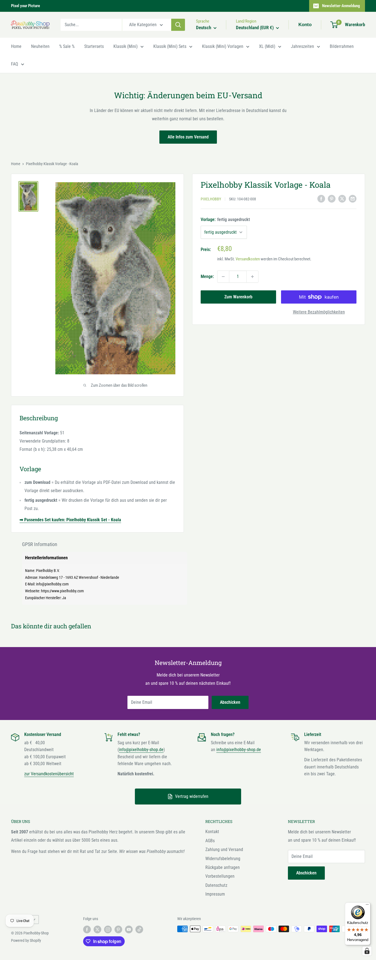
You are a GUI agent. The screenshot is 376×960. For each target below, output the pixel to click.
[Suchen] (178, 25)
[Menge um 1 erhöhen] (252, 276)
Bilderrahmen (342, 46)
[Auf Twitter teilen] (342, 198)
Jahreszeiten (302, 46)
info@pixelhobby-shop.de (141, 749)
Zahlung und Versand (224, 849)
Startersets (94, 46)
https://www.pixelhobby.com (62, 591)
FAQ (14, 64)
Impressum (215, 894)
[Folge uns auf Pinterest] (118, 929)
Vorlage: (225, 219)
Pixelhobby (211, 199)
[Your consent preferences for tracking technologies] (367, 951)
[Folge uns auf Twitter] (97, 929)
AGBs (210, 840)
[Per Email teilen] (352, 198)
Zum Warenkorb (238, 296)
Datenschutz (216, 885)
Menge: (207, 276)
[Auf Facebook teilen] (321, 198)
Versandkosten (248, 259)
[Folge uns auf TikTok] (139, 929)
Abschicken (230, 702)
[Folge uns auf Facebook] (87, 929)
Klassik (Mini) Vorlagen (222, 46)
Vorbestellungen (220, 876)
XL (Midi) (267, 46)
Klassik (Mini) (125, 46)
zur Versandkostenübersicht (49, 773)
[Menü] (367, 905)
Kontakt (212, 831)
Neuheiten (40, 46)
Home (16, 46)
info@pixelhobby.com (52, 584)
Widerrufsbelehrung (222, 858)
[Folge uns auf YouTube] (129, 929)
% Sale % (67, 46)
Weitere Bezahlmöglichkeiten (319, 312)
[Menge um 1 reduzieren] (223, 276)
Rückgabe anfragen (222, 867)
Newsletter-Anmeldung (341, 5)
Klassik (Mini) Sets (169, 46)
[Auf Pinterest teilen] (332, 198)
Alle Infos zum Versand (188, 137)
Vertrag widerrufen (191, 796)
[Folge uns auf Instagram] (108, 929)
